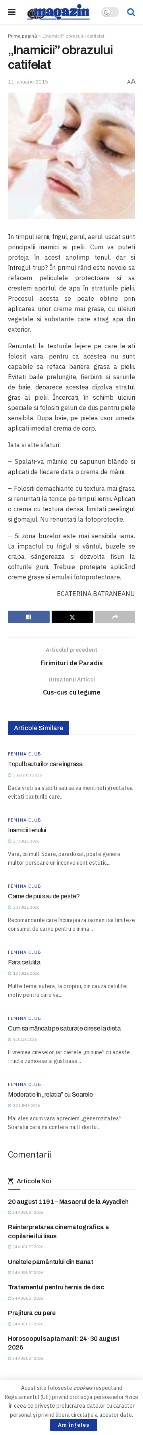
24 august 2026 (27, 1212)
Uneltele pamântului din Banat (50, 1261)
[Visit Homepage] (58, 12)
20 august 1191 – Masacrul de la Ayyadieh (68, 1201)
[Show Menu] (11, 12)
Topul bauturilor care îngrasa (45, 764)
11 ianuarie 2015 (28, 81)
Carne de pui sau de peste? (44, 896)
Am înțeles (73, 1425)
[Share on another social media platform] (115, 617)
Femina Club (24, 754)
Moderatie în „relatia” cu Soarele (50, 1094)
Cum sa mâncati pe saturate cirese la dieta (64, 1028)
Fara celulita (24, 962)
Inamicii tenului (27, 830)
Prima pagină (22, 36)
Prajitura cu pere (32, 1313)
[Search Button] (131, 12)
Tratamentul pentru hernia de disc (56, 1287)
